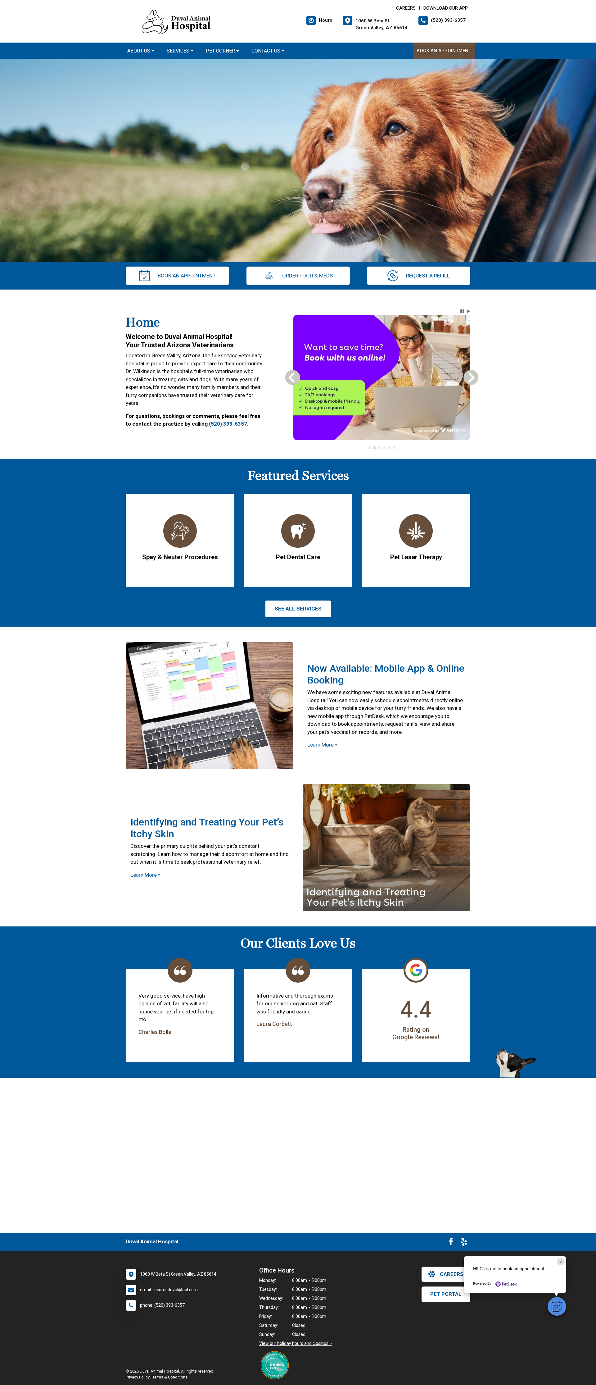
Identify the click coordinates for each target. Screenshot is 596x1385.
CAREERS (406, 8)
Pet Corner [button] (221, 51)
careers (451, 1274)
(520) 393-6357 (228, 424)
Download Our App (445, 8)
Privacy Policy (138, 1377)
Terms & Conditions (169, 1377)
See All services (298, 609)
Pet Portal (446, 1294)
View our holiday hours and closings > (295, 1343)
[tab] (369, 447)
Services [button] (179, 51)
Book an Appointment (444, 50)
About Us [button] (139, 51)
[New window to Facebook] (450, 1243)
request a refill (428, 275)
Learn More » (322, 745)
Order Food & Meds (307, 275)
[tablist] (382, 447)
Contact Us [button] (266, 51)
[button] (557, 1306)
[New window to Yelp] (463, 1243)
